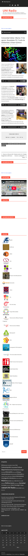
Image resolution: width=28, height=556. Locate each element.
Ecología (21, 470)
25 (17, 542)
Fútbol (9, 476)
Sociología (3, 485)
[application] (14, 81)
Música (4, 480)
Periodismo (3, 483)
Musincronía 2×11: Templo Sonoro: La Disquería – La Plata (20, 155)
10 (13, 537)
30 (10, 545)
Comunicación (6, 467)
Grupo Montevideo (13, 311)
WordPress (9, 554)
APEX (10, 254)
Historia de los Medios (14, 325)
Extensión (11, 282)
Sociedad (22, 483)
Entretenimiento (13, 474)
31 (13, 545)
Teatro (12, 485)
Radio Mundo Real (13, 369)
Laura (2, 500)
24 (13, 542)
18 (17, 540)
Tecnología (17, 485)
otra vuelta (21, 480)
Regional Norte (13, 397)
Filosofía (2, 476)
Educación (9, 472)
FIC (10, 297)
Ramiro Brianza (15, 44)
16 (10, 540)
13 (24, 537)
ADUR (10, 240)
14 (3, 540)
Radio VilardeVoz (13, 376)
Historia (14, 476)
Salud (12, 483)
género (11, 476)
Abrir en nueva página (6, 28)
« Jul (3, 547)
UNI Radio (10, 10)
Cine (16, 465)
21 (3, 542)
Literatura (12, 478)
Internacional (20, 476)
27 (24, 542)
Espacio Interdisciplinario (15, 275)
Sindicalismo (16, 483)
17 (13, 540)
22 (6, 542)
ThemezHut (22, 554)
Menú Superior (7, 1)
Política (7, 483)
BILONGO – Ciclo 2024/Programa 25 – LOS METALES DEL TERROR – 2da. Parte (13, 510)
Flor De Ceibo (12, 304)
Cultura (19, 467)
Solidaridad (8, 485)
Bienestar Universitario (8, 465)
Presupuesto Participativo (15, 347)
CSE (10, 261)
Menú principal (7, 32)
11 (17, 537)
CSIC (10, 268)
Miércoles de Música (18, 478)
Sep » (18, 547)
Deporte (4, 470)
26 (21, 542)
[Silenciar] (21, 81)
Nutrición (17, 480)
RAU (10, 390)
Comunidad (14, 467)
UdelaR (11, 444)
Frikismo (5, 476)
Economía (3, 472)
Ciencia (13, 465)
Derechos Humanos (13, 470)
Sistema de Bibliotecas (14, 429)
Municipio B (12, 333)
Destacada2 (16, 143)
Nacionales (9, 480)
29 (6, 545)
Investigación (5, 478)
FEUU (10, 290)
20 (24, 540)
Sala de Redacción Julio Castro (16, 413)
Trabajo (22, 485)
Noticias (13, 480)
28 (3, 545)
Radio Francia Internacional (15, 361)
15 (6, 540)
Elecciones (14, 472)
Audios (10, 143)
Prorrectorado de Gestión (15, 354)
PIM (10, 340)
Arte (2, 465)
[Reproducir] (3, 81)
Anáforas (11, 247)
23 (10, 542)
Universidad (18, 488)
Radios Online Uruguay (16, 383)
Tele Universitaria (13, 436)
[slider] (24, 81)
